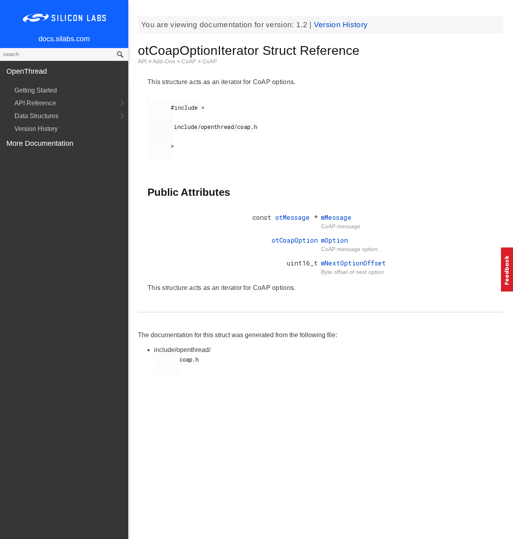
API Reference (35, 103)
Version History (36, 128)
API (143, 61)
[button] (507, 269)
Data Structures (36, 116)
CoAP (190, 61)
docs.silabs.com (64, 39)
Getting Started (35, 90)
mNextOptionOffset (353, 263)
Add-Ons (165, 61)
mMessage (336, 217)
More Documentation (39, 143)
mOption (334, 240)
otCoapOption (295, 240)
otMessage (294, 217)
